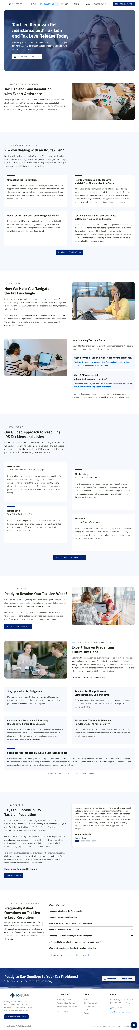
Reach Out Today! (14, 875)
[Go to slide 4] (93, 841)
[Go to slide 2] (83, 841)
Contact (87, 1013)
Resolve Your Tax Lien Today (69, 252)
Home (33, 4)
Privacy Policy (117, 1026)
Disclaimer (106, 1026)
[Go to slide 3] (88, 841)
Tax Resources (89, 1006)
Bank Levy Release (64, 999)
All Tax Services (63, 1011)
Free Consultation (124, 4)
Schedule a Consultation (79, 773)
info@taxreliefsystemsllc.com (121, 1012)
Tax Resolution (47, 4)
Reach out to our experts (79, 955)
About (86, 999)
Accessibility (97, 1026)
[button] (57, 4)
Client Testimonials (90, 1003)
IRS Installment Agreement (67, 1006)
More (76, 4)
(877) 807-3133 (116, 1008)
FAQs (86, 1009)
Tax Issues (66, 4)
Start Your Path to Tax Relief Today (69, 557)
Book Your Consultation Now (18, 626)
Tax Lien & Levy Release (66, 1003)
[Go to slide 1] (77, 841)
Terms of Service (129, 1026)
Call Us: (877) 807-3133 (99, 4)
